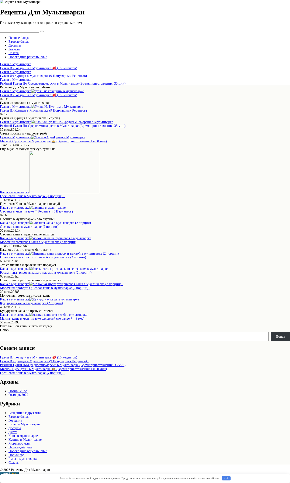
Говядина (15, 420)
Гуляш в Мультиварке (15, 91)
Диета (12, 432)
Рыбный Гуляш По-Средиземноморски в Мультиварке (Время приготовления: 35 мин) (62, 365)
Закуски (14, 49)
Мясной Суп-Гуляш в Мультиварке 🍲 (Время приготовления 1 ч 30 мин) (53, 369)
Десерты (14, 45)
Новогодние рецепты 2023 (27, 57)
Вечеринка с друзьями (24, 413)
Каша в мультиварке (14, 192)
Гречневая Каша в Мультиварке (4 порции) (32, 373)
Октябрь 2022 (18, 395)
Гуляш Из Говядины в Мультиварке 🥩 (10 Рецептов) (38, 357)
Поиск (4, 330)
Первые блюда (19, 38)
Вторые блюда (18, 41)
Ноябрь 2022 (17, 391)
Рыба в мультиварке (22, 458)
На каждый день (20, 447)
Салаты (13, 53)
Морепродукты (19, 443)
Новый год (16, 455)
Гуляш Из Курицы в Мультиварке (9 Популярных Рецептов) (44, 361)
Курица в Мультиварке (25, 439)
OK (226, 478)
